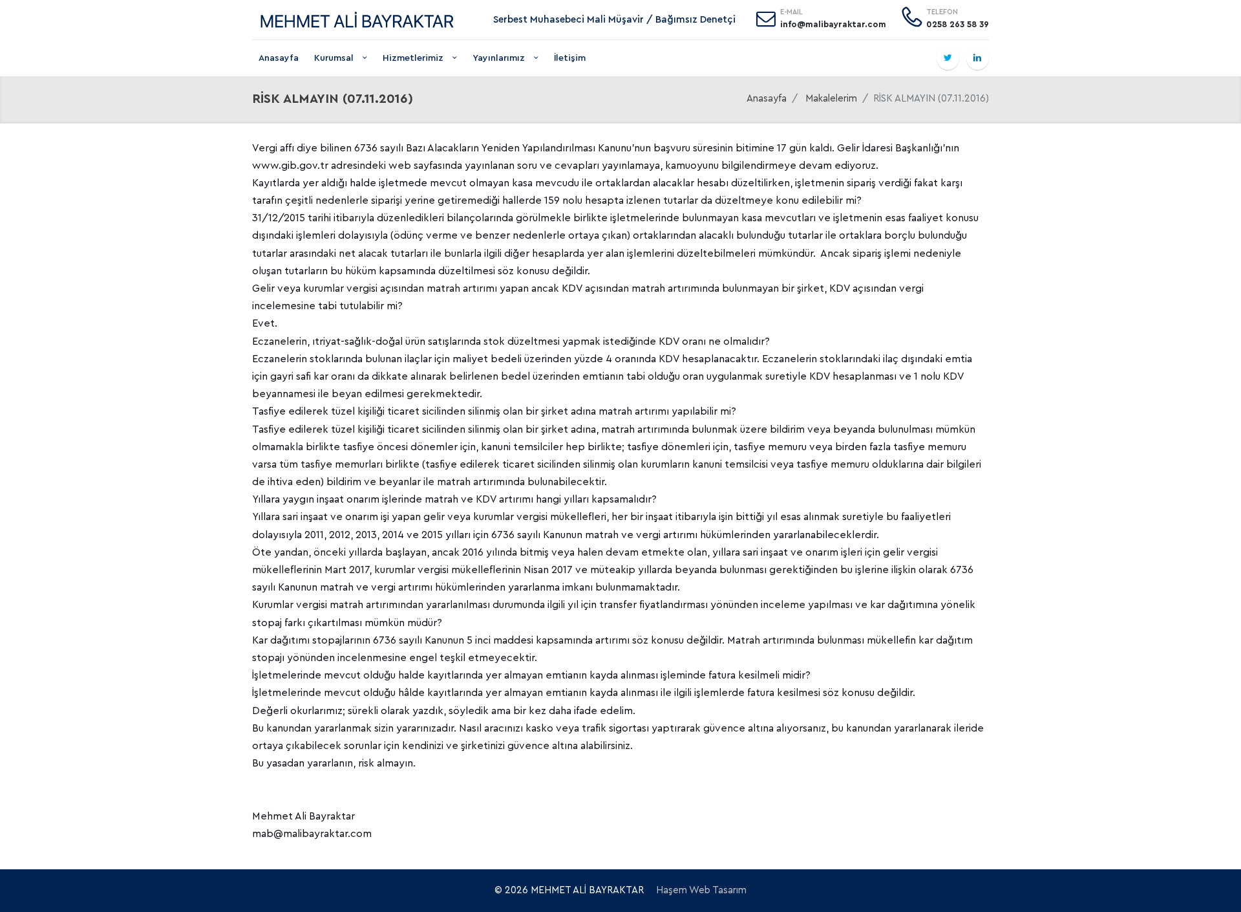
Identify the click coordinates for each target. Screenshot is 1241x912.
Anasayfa (279, 58)
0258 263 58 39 (957, 24)
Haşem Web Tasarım (701, 890)
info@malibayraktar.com (833, 24)
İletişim (570, 58)
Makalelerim (831, 98)
